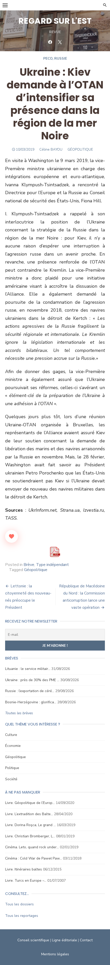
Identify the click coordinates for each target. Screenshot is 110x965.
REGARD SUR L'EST (55, 21)
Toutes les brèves (19, 713)
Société (11, 779)
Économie (13, 745)
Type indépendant (52, 564)
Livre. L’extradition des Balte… (29, 814)
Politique (12, 767)
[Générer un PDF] (55, 552)
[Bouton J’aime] (11, 536)
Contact (86, 940)
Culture (11, 734)
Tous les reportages (21, 915)
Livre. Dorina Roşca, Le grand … (30, 825)
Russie (60, 58)
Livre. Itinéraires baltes (23, 869)
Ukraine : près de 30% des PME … (32, 680)
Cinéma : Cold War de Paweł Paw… (33, 858)
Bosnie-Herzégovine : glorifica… (30, 702)
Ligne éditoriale (64, 940)
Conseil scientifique (33, 940)
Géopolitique (35, 570)
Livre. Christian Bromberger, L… (30, 836)
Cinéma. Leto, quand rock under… (32, 847)
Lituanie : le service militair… (27, 668)
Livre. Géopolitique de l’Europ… (30, 802)
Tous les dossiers (19, 904)
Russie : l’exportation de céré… (29, 691)
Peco (47, 58)
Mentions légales (55, 954)
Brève (29, 564)
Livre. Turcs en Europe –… (25, 880)
